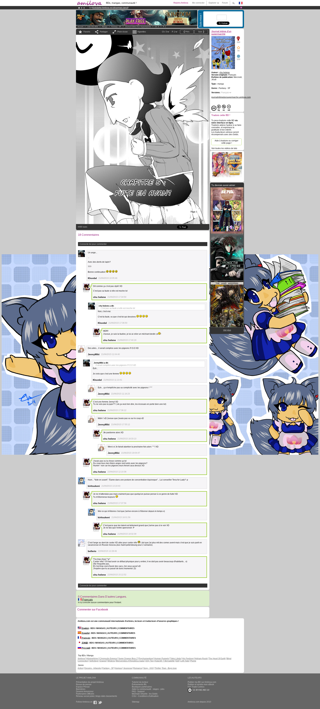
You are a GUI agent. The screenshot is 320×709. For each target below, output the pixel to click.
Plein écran (122, 32)
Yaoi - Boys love (169, 668)
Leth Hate (184, 661)
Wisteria (111, 661)
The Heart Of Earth (217, 658)
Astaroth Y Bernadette (164, 661)
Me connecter (198, 3)
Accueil (80, 27)
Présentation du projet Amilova (90, 682)
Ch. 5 (157, 27)
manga (104, 27)
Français (87, 599)
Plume (193, 661)
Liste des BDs (92, 27)
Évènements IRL (139, 684)
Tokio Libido (175, 658)
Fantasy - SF (116, 27)
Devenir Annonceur (85, 691)
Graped (103, 661)
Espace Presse (83, 687)
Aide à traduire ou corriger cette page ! (226, 141)
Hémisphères (92, 658)
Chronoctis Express (108, 658)
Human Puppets (161, 658)
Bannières (80, 689)
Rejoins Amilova (181, 3)
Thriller (158, 668)
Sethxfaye (93, 661)
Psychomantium (146, 658)
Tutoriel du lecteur (140, 682)
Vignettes (141, 32)
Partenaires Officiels (85, 694)
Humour (118, 668)
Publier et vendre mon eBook (201, 684)
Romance (137, 668)
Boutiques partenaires (142, 687)
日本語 (84, 643)
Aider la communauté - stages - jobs (148, 689)
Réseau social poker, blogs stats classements (96, 696)
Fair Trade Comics (196, 687)
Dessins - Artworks (92, 668)
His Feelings (188, 658)
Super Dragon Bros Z (128, 658)
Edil (177, 661)
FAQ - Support (138, 691)
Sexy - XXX (148, 668)
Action (80, 668)
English (85, 628)
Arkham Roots (201, 658)
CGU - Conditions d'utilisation (145, 696)
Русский (85, 648)
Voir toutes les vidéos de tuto (224, 148)
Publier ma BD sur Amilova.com (202, 682)
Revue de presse (84, 684)
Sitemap (135, 702)
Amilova (81, 658)
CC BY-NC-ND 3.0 (200, 690)
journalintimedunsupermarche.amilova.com (231, 97)
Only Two (149, 661)
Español (85, 633)
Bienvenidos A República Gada (130, 661)
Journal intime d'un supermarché (138, 27)
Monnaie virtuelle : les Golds (145, 694)
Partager (104, 32)
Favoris (87, 32)
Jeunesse (127, 668)
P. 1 (164, 27)
